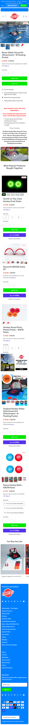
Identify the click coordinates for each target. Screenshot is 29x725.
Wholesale (5, 657)
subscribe (21, 369)
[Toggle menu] (3, 16)
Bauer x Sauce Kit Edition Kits (10, 624)
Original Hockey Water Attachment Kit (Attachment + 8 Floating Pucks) (14, 412)
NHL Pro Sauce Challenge (9, 645)
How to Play (5, 634)
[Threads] (20, 601)
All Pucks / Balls (6, 618)
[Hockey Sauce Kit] (14, 16)
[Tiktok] (11, 601)
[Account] (22, 16)
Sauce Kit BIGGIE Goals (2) (14, 268)
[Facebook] (2, 601)
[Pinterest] (14, 601)
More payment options (14, 238)
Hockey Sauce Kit (10, 721)
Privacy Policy (6, 660)
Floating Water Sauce (8, 626)
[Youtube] (5, 601)
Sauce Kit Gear (6, 632)
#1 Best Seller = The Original (10, 608)
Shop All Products (7, 611)
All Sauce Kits (6, 613)
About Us (4, 642)
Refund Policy (6, 662)
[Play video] (14, 156)
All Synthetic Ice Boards (9, 621)
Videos (4, 637)
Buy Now (23, 5)
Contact (4, 654)
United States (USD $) (9, 717)
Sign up (6, 689)
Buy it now (14, 83)
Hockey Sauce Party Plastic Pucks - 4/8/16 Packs (13, 329)
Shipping (4, 639)
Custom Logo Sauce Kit (9, 629)
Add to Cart (14, 78)
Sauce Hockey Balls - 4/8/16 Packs (13, 486)
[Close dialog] (27, 354)
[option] (14, 32)
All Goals (4, 616)
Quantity (4, 70)
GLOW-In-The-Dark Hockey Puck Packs (12, 200)
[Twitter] (17, 601)
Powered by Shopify (19, 721)
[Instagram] (8, 601)
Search (4, 652)
